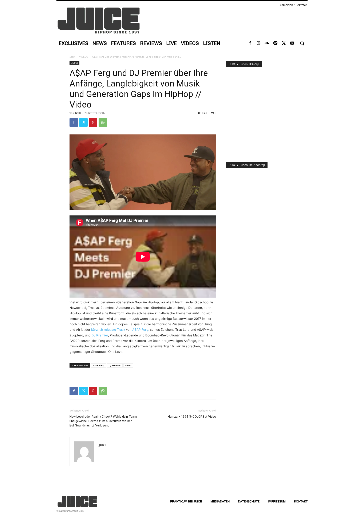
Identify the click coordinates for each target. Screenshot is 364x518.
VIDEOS (83, 56)
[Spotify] (275, 43)
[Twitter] (284, 43)
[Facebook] (250, 43)
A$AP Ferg (140, 330)
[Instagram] (258, 43)
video (128, 365)
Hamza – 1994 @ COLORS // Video (192, 416)
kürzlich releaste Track (108, 330)
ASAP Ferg (98, 365)
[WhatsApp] (103, 122)
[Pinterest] (93, 122)
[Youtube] (292, 43)
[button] (302, 43)
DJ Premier (99, 335)
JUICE (78, 112)
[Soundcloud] (267, 43)
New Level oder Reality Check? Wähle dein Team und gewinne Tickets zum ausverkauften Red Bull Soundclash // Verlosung (103, 421)
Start (72, 56)
